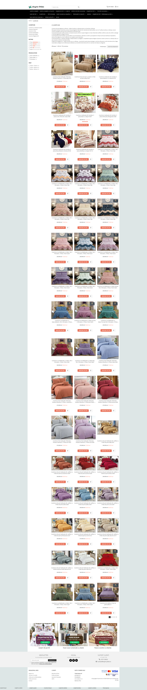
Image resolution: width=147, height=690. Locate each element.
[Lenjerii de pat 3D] (44, 634)
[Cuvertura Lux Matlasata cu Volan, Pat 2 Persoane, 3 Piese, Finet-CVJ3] (62, 173)
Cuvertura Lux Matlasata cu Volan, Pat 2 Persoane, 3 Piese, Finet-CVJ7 (62, 218)
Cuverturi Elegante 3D (34, 36)
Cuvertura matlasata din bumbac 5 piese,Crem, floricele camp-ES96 (62, 115)
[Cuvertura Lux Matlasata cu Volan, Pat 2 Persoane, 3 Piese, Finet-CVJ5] (85, 173)
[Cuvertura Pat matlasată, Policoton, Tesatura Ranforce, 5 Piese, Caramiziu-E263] (62, 387)
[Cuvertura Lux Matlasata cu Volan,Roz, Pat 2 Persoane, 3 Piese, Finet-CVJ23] (85, 347)
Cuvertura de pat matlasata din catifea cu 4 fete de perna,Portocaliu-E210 (62, 534)
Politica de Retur (55, 675)
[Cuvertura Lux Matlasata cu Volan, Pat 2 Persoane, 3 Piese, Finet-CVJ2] (108, 139)
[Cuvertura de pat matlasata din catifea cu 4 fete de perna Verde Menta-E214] (62, 557)
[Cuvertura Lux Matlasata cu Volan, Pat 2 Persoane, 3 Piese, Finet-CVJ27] (62, 592)
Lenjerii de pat (3, 688)
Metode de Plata (55, 673)
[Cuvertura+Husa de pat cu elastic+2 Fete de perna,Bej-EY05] (85, 63)
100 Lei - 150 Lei (33, 65)
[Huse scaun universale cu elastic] (73, 634)
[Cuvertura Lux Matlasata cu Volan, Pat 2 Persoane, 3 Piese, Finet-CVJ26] (108, 557)
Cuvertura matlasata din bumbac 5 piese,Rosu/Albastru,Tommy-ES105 (62, 150)
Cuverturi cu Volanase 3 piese (35, 27)
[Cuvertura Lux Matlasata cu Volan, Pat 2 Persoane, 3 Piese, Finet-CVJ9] (108, 207)
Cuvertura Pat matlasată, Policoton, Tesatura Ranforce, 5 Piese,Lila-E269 (85, 441)
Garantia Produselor (56, 677)
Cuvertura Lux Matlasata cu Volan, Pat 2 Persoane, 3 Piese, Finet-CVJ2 (108, 150)
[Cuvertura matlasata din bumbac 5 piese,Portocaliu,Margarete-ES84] (108, 103)
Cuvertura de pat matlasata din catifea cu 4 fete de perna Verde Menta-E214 (62, 568)
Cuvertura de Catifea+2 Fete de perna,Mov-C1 (108, 603)
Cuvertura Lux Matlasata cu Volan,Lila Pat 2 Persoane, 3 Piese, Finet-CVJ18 (85, 321)
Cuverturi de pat (48, 688)
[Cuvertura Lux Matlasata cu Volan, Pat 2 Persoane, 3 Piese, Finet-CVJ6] (108, 173)
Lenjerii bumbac (77, 688)
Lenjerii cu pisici (32, 688)
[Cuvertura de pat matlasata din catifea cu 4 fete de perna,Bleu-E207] (85, 494)
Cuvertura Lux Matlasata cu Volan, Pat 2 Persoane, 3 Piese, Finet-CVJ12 (108, 252)
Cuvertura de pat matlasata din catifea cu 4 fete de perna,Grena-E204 (85, 472)
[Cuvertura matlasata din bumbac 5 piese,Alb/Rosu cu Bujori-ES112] (85, 139)
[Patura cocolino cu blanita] (103, 634)
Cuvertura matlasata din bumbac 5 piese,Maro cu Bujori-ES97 (85, 115)
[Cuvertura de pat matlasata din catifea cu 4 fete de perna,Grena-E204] (85, 463)
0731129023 (104, 659)
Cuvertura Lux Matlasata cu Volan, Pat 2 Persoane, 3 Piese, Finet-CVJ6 (108, 184)
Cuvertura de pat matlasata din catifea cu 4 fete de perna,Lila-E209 (108, 503)
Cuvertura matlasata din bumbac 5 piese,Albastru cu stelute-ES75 (108, 77)
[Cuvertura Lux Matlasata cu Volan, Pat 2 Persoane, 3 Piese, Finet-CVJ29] (85, 592)
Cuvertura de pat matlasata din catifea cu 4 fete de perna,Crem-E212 (85, 534)
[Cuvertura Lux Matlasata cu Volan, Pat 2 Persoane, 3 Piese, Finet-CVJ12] (108, 242)
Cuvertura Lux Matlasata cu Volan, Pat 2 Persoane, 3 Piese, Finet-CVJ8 (85, 218)
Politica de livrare (32, 679)
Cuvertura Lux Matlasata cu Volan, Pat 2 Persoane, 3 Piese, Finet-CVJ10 (62, 252)
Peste (31, 42)
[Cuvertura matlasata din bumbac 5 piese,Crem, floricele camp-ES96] (62, 103)
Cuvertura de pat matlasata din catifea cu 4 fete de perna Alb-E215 (85, 568)
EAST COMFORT (33, 55)
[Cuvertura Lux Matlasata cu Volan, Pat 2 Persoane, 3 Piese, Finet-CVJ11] (85, 242)
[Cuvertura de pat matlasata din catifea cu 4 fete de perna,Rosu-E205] (108, 463)
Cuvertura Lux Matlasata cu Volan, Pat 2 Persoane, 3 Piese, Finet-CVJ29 (85, 603)
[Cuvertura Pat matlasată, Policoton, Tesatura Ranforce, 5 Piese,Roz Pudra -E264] (85, 387)
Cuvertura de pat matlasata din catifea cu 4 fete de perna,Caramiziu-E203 (62, 472)
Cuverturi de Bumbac (33, 32)
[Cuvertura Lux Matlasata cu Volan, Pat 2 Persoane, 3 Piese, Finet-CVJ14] (85, 276)
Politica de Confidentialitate (45, 663)
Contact (30, 680)
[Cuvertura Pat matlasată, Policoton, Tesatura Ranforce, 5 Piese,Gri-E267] (62, 427)
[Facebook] (70, 660)
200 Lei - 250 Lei (33, 69)
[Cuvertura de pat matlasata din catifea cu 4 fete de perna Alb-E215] (85, 557)
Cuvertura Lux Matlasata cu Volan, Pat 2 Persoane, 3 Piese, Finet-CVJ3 (62, 184)
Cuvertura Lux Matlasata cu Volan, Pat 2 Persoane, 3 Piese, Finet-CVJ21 (62, 361)
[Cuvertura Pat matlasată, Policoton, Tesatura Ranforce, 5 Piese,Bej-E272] (62, 63)
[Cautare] (78, 7)
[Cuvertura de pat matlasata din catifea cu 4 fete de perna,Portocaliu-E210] (62, 525)
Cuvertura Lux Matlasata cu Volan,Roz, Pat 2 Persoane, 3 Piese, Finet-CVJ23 (85, 361)
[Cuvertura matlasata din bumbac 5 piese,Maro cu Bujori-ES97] (85, 103)
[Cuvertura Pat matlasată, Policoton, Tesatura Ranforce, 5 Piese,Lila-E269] (85, 427)
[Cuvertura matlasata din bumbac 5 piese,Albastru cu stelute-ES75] (108, 63)
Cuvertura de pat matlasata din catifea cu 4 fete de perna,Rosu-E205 (108, 472)
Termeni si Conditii (33, 675)
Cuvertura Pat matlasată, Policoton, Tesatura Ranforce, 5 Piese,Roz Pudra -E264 (85, 401)
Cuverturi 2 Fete (32, 31)
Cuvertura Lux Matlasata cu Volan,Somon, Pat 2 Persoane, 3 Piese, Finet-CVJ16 (108, 287)
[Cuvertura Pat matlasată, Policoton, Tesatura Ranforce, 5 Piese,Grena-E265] (108, 387)
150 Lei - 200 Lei (33, 67)
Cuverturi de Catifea (33, 34)
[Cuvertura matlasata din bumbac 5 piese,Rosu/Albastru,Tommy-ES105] (62, 139)
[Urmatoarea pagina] (116, 617)
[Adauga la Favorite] (67, 86)
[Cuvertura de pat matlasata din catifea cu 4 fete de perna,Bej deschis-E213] (108, 525)
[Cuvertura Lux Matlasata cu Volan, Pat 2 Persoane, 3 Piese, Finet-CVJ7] (62, 207)
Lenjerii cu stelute (92, 688)
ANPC (53, 679)
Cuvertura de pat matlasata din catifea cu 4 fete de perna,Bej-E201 (108, 441)
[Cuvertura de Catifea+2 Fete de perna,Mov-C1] (108, 592)
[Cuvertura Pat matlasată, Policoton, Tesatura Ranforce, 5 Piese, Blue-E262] (108, 347)
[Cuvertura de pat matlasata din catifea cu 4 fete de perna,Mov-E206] (62, 494)
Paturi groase (106, 688)
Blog (57, 17)
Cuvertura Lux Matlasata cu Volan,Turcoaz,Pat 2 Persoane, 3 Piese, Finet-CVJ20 (108, 321)
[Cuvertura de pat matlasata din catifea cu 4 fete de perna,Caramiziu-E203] (62, 463)
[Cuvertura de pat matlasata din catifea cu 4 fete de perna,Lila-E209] (108, 494)
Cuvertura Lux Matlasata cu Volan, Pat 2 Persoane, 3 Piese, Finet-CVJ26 (108, 568)
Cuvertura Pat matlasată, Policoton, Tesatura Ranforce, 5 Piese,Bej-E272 (62, 77)
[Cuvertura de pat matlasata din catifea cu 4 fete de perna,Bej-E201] (108, 427)
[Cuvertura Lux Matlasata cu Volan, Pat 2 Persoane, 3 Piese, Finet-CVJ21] (62, 347)
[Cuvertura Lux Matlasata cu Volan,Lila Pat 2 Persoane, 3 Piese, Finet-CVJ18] (85, 310)
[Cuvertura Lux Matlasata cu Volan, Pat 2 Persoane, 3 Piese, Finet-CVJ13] (62, 276)
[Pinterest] (73, 660)
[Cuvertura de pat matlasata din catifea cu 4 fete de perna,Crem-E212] (85, 525)
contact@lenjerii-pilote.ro (104, 661)
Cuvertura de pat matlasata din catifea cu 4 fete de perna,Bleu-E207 (85, 503)
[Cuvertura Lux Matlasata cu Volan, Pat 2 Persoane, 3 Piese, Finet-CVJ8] (85, 207)
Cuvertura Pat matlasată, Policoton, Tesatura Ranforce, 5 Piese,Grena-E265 (108, 401)
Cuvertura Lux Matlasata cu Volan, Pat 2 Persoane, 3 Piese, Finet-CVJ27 (62, 603)
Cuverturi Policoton (33, 29)
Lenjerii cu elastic (18, 688)
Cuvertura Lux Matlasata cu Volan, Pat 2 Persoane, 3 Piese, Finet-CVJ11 (85, 252)
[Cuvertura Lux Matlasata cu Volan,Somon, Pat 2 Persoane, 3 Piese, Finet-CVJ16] (108, 276)
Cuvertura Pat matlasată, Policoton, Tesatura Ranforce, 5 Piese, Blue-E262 (108, 361)
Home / (31, 20)
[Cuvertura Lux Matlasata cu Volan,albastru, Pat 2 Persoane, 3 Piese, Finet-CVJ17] (62, 310)
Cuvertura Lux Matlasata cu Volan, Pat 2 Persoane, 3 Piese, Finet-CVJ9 (108, 218)
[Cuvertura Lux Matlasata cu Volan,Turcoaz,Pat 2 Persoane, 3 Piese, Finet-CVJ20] (108, 310)
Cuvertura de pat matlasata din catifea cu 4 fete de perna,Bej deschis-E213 (108, 534)
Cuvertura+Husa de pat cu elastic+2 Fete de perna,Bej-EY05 (85, 77)
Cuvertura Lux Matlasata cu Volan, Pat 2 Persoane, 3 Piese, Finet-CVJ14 (85, 287)
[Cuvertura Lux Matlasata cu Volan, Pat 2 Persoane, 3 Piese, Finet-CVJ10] (62, 242)
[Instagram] (76, 660)
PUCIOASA (32, 59)
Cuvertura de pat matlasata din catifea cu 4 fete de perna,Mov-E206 (62, 503)
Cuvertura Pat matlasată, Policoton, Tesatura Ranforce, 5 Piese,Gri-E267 (62, 441)
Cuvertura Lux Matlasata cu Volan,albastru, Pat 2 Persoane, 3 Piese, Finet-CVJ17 (62, 321)
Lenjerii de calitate (63, 688)
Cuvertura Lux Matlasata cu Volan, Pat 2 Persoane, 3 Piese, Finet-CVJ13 (62, 287)
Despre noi (31, 673)
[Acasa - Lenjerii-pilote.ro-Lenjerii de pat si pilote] (36, 7)
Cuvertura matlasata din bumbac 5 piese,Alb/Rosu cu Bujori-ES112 (85, 150)
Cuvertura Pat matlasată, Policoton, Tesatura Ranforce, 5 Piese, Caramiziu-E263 (62, 401)
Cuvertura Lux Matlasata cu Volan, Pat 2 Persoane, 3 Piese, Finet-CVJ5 (85, 184)
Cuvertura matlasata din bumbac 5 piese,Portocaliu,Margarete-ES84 (108, 115)
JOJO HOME (32, 57)
